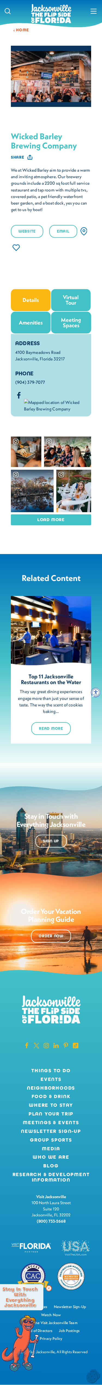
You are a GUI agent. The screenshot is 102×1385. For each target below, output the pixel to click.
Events (51, 1079)
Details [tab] (31, 299)
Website (27, 231)
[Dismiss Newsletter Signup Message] (49, 1288)
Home (22, 30)
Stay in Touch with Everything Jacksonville (20, 1297)
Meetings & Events (51, 1123)
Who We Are (51, 1157)
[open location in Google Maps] (55, 405)
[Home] (51, 14)
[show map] (84, 231)
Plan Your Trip (51, 1114)
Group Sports (51, 1140)
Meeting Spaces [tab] (71, 322)
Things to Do (51, 1071)
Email (63, 231)
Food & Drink (51, 1096)
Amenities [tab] (31, 322)
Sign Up (51, 841)
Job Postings (69, 1330)
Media (51, 1149)
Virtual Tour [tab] (71, 300)
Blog (50, 1166)
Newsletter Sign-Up (51, 1131)
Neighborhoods (51, 1088)
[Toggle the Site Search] (8, 11)
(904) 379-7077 (30, 382)
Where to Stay (51, 1105)
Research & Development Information (51, 1177)
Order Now (51, 936)
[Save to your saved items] (16, 247)
